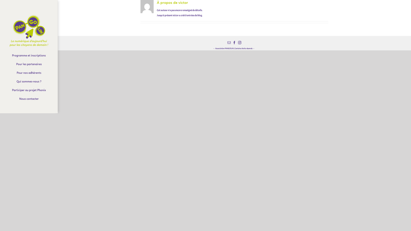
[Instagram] (239, 42)
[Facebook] (234, 42)
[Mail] (229, 42)
